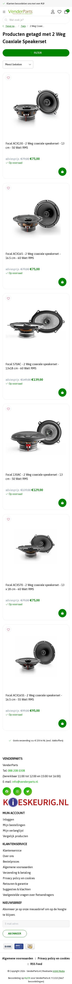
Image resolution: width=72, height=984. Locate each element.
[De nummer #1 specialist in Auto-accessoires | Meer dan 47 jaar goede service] (20, 12)
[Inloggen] (52, 12)
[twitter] (28, 791)
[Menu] (4, 12)
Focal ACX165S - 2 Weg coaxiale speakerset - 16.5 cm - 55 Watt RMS (34, 697)
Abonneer (14, 933)
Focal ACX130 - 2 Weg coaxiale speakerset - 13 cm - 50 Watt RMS (35, 145)
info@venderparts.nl (25, 781)
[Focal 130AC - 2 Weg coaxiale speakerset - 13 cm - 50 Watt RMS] (36, 437)
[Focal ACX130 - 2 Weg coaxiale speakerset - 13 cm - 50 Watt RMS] (36, 106)
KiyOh (27, 978)
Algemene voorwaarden (17, 958)
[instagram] (17, 791)
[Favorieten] (59, 12)
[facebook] (7, 791)
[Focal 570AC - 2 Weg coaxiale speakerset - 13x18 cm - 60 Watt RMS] (36, 326)
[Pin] (19, 946)
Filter (38, 52)
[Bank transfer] (7, 946)
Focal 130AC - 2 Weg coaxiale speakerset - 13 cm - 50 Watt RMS (34, 476)
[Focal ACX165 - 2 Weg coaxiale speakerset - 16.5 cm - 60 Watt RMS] (36, 216)
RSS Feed (36, 963)
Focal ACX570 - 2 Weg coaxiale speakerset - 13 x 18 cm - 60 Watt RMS (35, 587)
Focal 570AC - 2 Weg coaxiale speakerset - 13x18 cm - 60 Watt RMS (32, 366)
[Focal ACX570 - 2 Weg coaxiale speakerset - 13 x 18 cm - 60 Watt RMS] (36, 547)
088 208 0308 (16, 770)
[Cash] (30, 946)
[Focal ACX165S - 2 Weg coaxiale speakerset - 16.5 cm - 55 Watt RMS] (36, 657)
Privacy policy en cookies (54, 958)
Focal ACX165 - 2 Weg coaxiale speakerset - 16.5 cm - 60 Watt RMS (33, 255)
